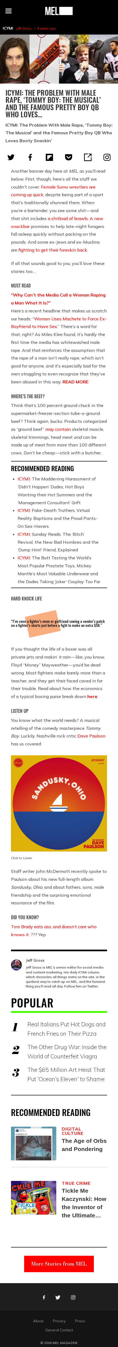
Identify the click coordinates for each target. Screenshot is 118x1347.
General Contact (59, 1330)
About (38, 1321)
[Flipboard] (49, 157)
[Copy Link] (87, 157)
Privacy (59, 1321)
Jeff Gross (24, 28)
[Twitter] (10, 157)
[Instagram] (107, 157)
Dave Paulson (91, 736)
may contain (58, 429)
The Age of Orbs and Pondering (84, 1145)
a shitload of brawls (68, 218)
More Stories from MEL (59, 1264)
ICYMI (8, 28)
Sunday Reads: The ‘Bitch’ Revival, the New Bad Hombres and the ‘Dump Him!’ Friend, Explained (58, 542)
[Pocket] (68, 157)
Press (80, 1321)
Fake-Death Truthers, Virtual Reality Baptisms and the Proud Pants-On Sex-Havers (58, 518)
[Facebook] (30, 157)
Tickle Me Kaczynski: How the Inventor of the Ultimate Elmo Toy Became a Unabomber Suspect (84, 1203)
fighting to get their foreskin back (52, 250)
